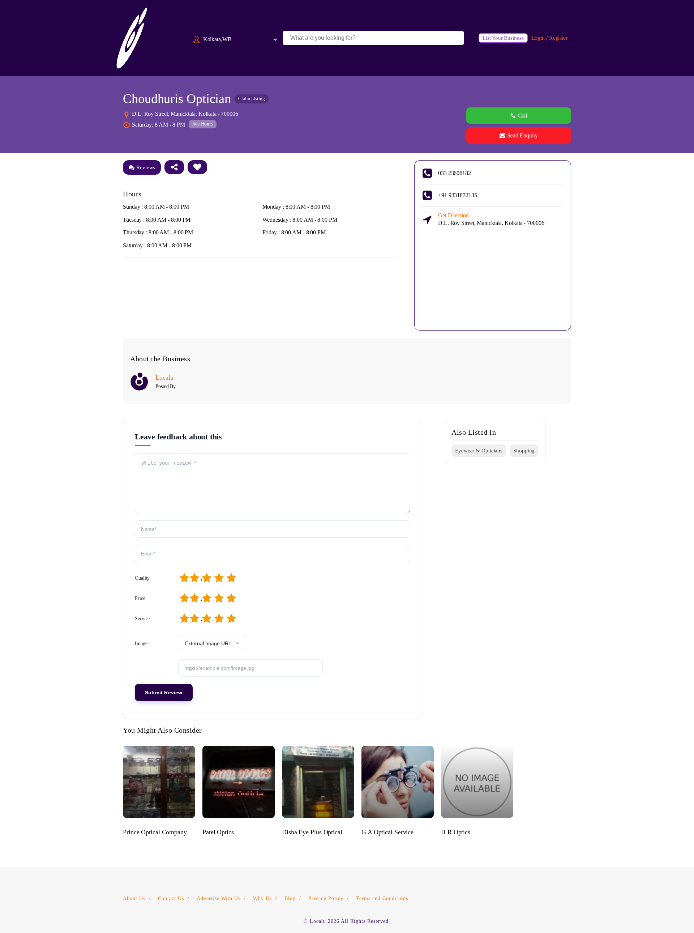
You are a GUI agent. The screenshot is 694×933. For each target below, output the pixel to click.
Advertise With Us (218, 898)
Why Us (262, 898)
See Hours (202, 124)
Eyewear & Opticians (478, 450)
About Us (134, 898)
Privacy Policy (325, 898)
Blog (290, 898)
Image (141, 643)
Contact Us (171, 898)
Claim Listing (251, 98)
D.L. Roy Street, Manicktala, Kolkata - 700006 (491, 219)
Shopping (524, 450)
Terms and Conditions (382, 898)
